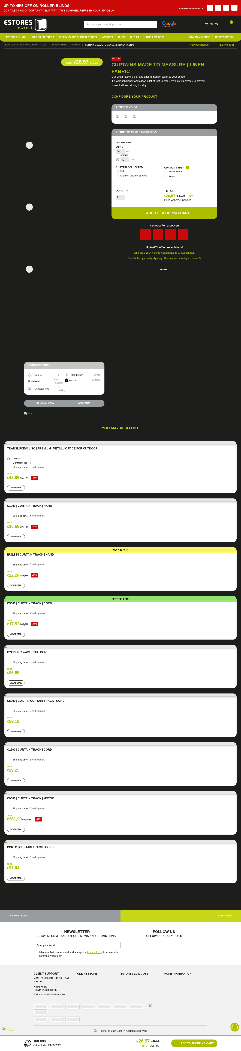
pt (206, 24)
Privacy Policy (95, 954)
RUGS (121, 37)
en (211, 24)
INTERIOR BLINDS (16, 37)
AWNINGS (107, 37)
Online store (87, 975)
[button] (152, 24)
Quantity (122, 191)
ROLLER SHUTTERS (43, 37)
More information (178, 975)
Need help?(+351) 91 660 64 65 (45, 990)
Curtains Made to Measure (71, 45)
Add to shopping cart (168, 214)
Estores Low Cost (135, 975)
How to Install (225, 37)
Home (7, 45)
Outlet (134, 37)
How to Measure (199, 37)
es (216, 24)
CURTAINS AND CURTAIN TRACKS (78, 37)
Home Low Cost (154, 37)
